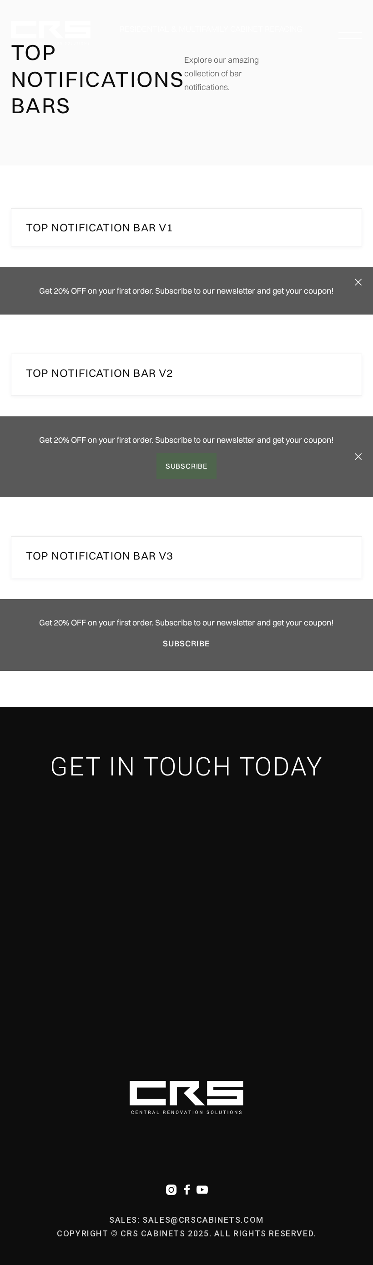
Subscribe (186, 465)
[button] (350, 33)
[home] (51, 32)
